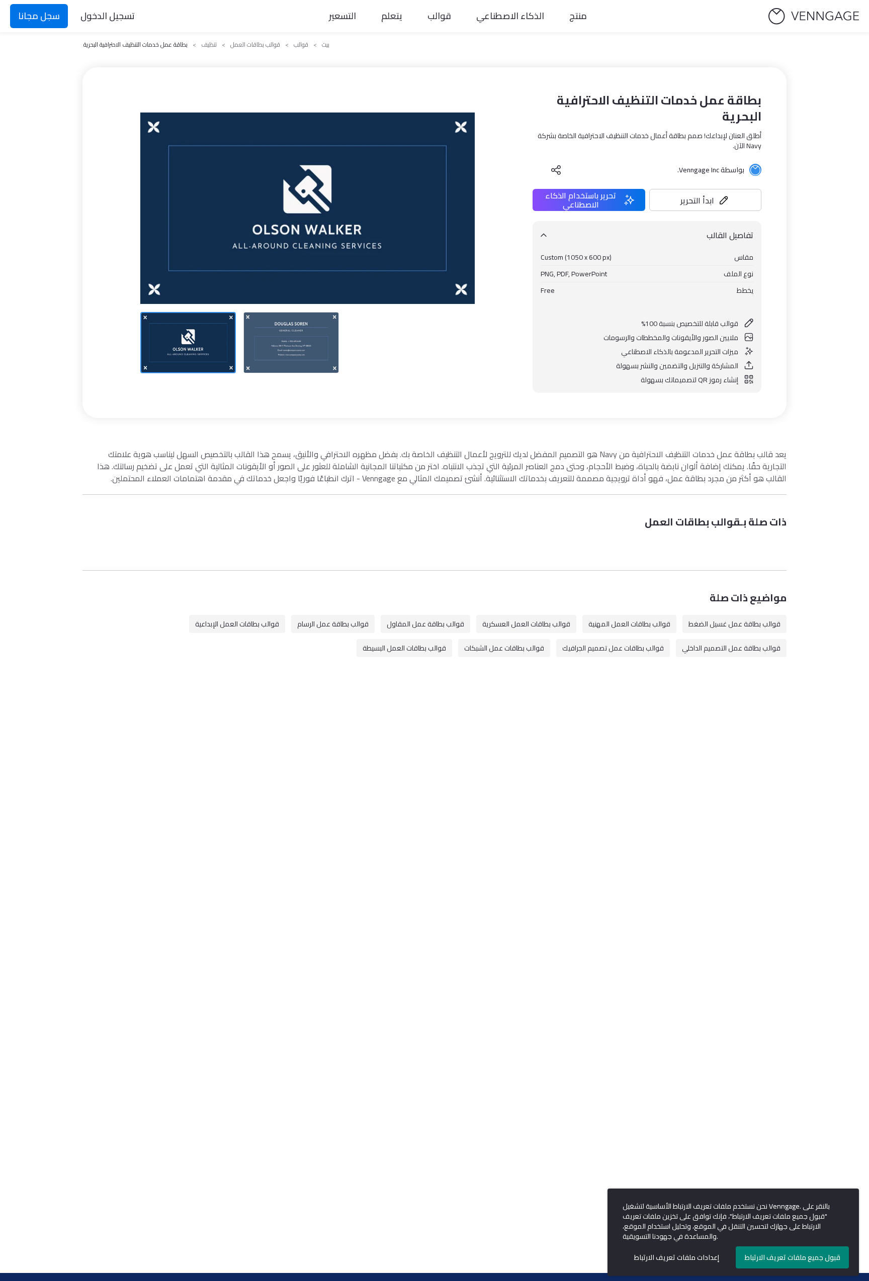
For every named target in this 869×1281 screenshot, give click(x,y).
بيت (325, 44)
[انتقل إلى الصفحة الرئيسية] (813, 16)
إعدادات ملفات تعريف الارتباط (676, 1257)
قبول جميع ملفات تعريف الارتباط (792, 1257)
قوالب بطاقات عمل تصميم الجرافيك (613, 648)
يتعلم (391, 16)
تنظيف (209, 44)
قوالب (439, 16)
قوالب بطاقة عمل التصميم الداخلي (731, 648)
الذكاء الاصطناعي (510, 16)
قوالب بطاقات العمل (255, 44)
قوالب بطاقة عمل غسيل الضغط (734, 623)
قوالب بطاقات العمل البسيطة (404, 648)
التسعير (342, 16)
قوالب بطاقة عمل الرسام (333, 623)
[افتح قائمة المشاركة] (556, 170)
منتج (578, 16)
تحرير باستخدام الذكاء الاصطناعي (580, 200)
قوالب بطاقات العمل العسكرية (526, 623)
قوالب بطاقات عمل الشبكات (504, 648)
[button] (705, 200)
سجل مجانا (39, 16)
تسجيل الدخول (107, 16)
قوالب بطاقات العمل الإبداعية (237, 623)
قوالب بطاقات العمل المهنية (629, 623)
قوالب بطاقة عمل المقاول (425, 623)
